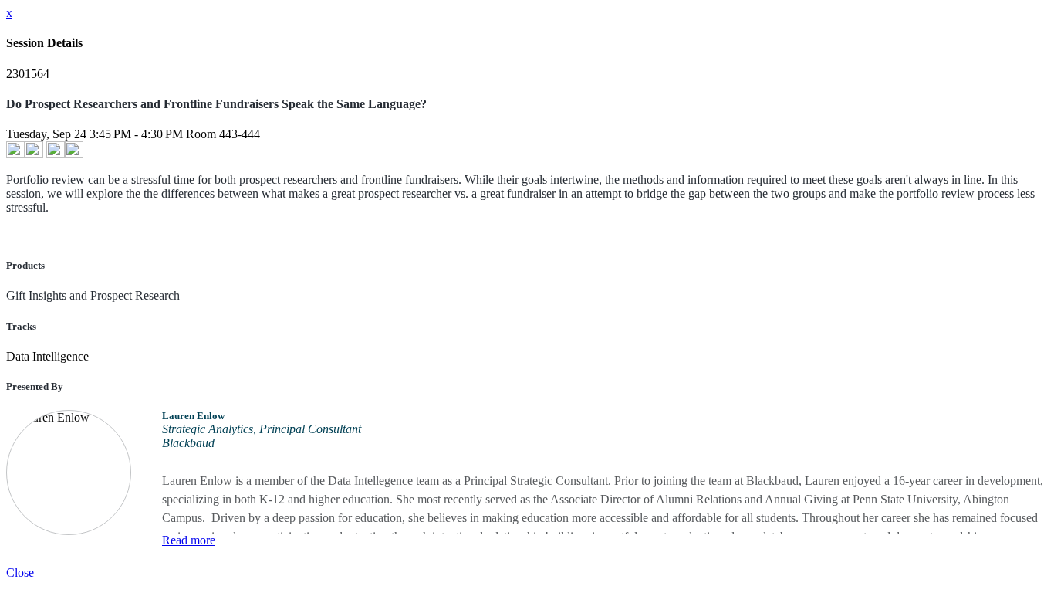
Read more (188, 540)
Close (20, 572)
